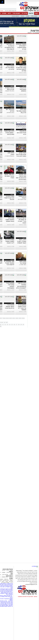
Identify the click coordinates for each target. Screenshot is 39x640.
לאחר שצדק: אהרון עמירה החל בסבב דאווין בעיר (21, 154)
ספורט (4, 13)
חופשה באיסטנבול (8, 598)
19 (21, 324)
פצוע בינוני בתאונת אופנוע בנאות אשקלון (10, 219)
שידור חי (24, 13)
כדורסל (6, 579)
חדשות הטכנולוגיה (4, 589)
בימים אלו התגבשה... (9, 90)
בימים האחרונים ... (10, 112)
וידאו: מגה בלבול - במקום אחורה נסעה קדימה (9, 132)
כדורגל (11, 579)
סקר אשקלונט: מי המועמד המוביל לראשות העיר (9, 263)
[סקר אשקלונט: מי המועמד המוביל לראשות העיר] (9, 253)
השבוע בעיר (16, 13)
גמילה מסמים (4, 596)
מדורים (11, 581)
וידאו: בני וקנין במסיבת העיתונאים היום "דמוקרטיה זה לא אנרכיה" (21, 286)
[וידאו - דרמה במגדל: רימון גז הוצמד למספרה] (21, 231)
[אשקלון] (28, 11)
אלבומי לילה (5, 574)
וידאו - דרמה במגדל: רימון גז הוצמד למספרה (21, 241)
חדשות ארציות (15, 16)
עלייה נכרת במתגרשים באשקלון (23, 89)
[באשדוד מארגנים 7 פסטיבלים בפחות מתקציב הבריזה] (21, 36)
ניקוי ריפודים (4, 603)
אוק (2, 322)
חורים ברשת (3, 585)
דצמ (7, 322)
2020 (10, 318)
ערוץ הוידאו (6, 580)
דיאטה (10, 591)
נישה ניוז (11, 589)
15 (12, 324)
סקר (11, 573)
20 (23, 324)
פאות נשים (3, 602)
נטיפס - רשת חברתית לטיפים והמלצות (27, 596)
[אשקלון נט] (35, 566)
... (13, 70)
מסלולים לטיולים (9, 590)
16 (14, 324)
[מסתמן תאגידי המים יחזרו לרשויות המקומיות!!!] (9, 275)
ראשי (36, 13)
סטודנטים (8, 602)
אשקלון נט (36, 32)
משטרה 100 (34, 16)
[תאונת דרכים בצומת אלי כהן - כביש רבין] (9, 57)
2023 (20, 318)
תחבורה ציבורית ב (5, 582)
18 (18, 324)
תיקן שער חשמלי (9, 605)
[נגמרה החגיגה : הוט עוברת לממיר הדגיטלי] (9, 188)
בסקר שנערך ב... (22, 264)
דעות (11, 580)
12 (5, 324)
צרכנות (3, 570)
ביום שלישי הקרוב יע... (9, 156)
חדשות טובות (4, 592)
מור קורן (3, 591)
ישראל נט (10, 601)
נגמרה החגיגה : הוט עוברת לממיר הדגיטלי (9, 197)
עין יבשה (10, 595)
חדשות (31, 13)
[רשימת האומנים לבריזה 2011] (9, 79)
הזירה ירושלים (7, 604)
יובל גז (5, 601)
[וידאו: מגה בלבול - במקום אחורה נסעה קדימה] (9, 123)
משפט (27, 16)
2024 (23, 318)
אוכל (12, 570)
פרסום (9, 606)
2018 (4, 318)
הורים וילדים (10, 592)
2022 (17, 318)
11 (3, 324)
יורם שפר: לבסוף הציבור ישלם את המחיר (9, 176)
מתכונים (7, 591)
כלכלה (22, 16)
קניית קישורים (10, 583)
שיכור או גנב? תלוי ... (21, 199)
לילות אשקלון (5, 577)
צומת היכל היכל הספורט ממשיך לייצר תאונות (9, 241)
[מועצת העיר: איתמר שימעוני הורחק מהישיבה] (9, 296)
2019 (7, 318)
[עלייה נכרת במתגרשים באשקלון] (21, 79)
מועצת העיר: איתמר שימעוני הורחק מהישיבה (9, 306)
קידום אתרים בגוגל (8, 584)
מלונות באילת (9, 585)
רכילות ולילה (9, 575)
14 (9, 324)
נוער (7, 581)
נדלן (8, 570)
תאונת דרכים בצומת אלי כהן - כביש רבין (9, 67)
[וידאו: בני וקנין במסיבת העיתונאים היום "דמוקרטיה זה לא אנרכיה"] (21, 275)
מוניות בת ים (10, 603)
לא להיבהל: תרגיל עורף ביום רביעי (21, 132)
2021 (13, 318)
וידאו (9, 13)
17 (16, 324)
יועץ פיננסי (10, 596)
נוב (4, 322)
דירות (7, 594)
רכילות (11, 577)
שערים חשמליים (9, 586)
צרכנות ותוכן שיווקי (8, 569)
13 (7, 324)
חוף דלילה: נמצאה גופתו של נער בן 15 (21, 111)
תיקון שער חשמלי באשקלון (7, 593)
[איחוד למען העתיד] (9, 144)
